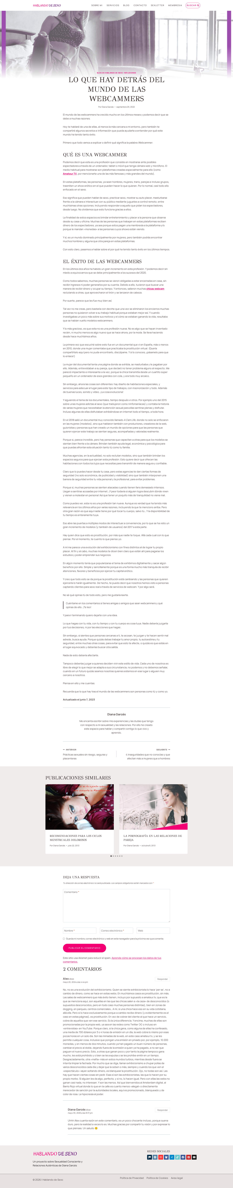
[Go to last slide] (50, 819)
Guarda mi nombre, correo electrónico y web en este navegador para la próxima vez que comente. (115, 938)
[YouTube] (160, 1157)
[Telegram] (171, 1157)
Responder (162, 979)
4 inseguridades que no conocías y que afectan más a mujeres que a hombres (148, 754)
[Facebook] (183, 1157)
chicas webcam (155, 288)
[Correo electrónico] (194, 1157)
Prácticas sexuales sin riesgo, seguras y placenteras (85, 754)
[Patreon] (149, 1157)
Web (140, 930)
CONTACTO (140, 5)
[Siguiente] (183, 819)
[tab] (111, 856)
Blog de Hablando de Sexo (110, 73)
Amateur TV (70, 173)
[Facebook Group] (166, 1157)
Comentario (71, 892)
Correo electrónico (112, 930)
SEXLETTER (157, 5)
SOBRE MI (97, 5)
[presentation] (79, 807)
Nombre (69, 930)
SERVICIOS (113, 5)
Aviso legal (177, 1178)
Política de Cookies (157, 1178)
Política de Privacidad (132, 1178)
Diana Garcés (108, 107)
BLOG (126, 5)
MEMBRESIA (175, 5)
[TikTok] (177, 1157)
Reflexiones (130, 73)
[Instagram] (155, 1157)
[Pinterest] (188, 1157)
